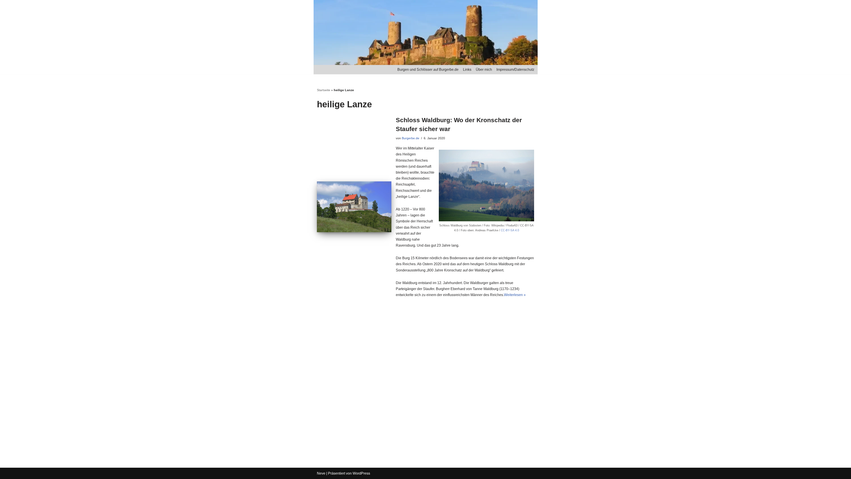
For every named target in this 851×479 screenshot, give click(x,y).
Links (467, 69)
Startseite (323, 90)
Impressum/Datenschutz (515, 69)
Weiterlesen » (515, 295)
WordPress (361, 473)
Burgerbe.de (410, 138)
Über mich (484, 69)
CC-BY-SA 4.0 (510, 230)
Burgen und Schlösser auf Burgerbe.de (428, 69)
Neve (321, 473)
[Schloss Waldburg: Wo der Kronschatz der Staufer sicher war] (354, 206)
